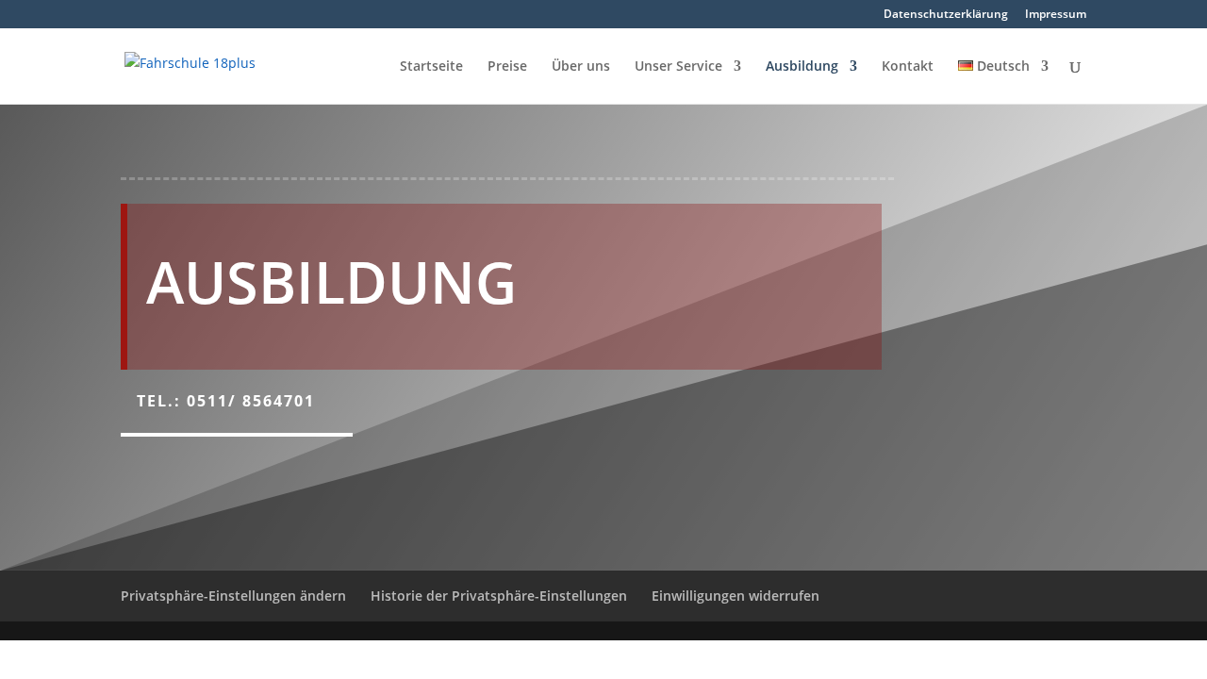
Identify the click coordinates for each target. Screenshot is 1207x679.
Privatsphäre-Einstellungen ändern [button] (233, 595)
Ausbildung (802, 67)
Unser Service (678, 67)
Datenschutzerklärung (946, 15)
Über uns (581, 67)
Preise (507, 67)
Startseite (431, 67)
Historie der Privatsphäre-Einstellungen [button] (499, 595)
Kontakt (908, 67)
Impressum (1055, 15)
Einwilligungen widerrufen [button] (735, 595)
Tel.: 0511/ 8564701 (226, 400)
